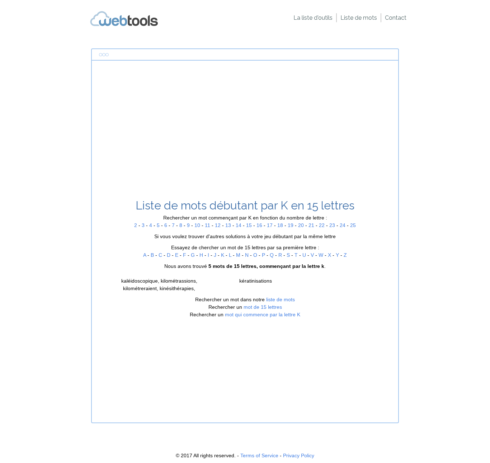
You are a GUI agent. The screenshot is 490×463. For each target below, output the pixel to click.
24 (342, 225)
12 (218, 225)
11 (207, 225)
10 (197, 225)
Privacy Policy (298, 455)
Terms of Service (259, 455)
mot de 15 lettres (263, 307)
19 (290, 225)
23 (332, 225)
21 (311, 225)
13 (228, 225)
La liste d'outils (313, 17)
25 (353, 225)
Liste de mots (358, 17)
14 (238, 225)
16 (259, 225)
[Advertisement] (245, 132)
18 (280, 225)
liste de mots (280, 299)
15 (249, 225)
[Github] (124, 25)
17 (270, 225)
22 (322, 225)
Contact (395, 17)
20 (301, 225)
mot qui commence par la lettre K (262, 314)
